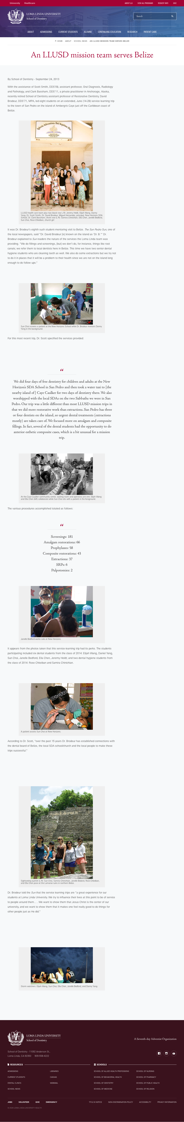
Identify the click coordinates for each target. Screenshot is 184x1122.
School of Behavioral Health (108, 1077)
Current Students (68, 31)
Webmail (54, 1083)
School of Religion (145, 1089)
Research (132, 31)
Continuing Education (109, 31)
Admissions (46, 31)
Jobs (10, 1102)
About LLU (128, 3)
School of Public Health (148, 1083)
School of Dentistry (103, 1083)
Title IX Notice (95, 1102)
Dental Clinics (14, 1083)
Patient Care (150, 31)
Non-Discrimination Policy (120, 1102)
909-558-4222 (42, 1055)
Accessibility (145, 1102)
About (30, 31)
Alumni (88, 31)
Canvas (53, 1077)
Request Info (163, 3)
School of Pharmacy (146, 1077)
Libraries (54, 1071)
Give (175, 3)
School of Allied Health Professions (111, 1071)
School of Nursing (145, 1071)
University (15, 3)
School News (14, 1089)
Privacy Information (167, 1102)
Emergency (51, 1102)
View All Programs (145, 3)
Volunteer (24, 1102)
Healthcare (29, 3)
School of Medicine (103, 1089)
